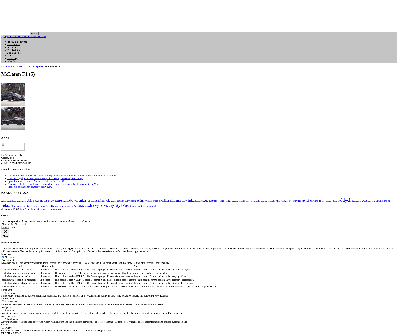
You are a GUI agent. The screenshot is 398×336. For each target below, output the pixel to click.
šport (134, 206)
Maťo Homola (244, 201)
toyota (26, 206)
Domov (5, 66)
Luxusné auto (216, 200)
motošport (308, 200)
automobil (24, 200)
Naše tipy (12, 58)
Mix (9, 55)
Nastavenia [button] (7, 224)
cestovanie (53, 200)
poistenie (368, 200)
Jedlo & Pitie (14, 53)
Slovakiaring (16, 206)
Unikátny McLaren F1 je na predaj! (26, 66)
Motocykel (295, 200)
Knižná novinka (182, 200)
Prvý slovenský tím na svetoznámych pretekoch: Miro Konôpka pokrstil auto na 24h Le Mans (53, 184)
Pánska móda (383, 200)
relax (5, 205)
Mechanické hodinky (259, 201)
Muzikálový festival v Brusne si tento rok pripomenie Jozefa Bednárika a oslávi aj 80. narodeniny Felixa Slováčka (63, 175)
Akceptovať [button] (20, 224)
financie (104, 200)
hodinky (142, 200)
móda (318, 200)
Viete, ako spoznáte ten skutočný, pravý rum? (29, 186)
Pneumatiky (356, 201)
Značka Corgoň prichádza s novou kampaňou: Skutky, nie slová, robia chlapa (45, 178)
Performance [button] (7, 298)
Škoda (127, 205)
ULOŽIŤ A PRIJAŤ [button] (11, 333)
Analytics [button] (6, 307)
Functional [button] (6, 290)
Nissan (335, 201)
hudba (156, 200)
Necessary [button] (6, 254)
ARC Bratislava (8, 201)
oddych (345, 200)
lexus (197, 201)
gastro (113, 201)
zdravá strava (76, 205)
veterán (42, 206)
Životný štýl (14, 50)
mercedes (271, 201)
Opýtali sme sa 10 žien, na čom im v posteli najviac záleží (35, 181)
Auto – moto (14, 47)
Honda (149, 201)
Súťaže (11, 61)
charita (66, 201)
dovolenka (77, 200)
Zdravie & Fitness (17, 41)
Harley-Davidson (126, 200)
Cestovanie (13, 44)
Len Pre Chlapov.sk (29, 209)
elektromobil (92, 201)
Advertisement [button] (8, 316)
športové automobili (147, 206)
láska (227, 200)
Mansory (234, 201)
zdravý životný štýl (104, 205)
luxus (204, 200)
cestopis (38, 200)
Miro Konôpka (282, 201)
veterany (34, 206)
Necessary (10, 257)
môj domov (327, 201)
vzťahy (49, 205)
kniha (164, 200)
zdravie (60, 205)
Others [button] (4, 324)
